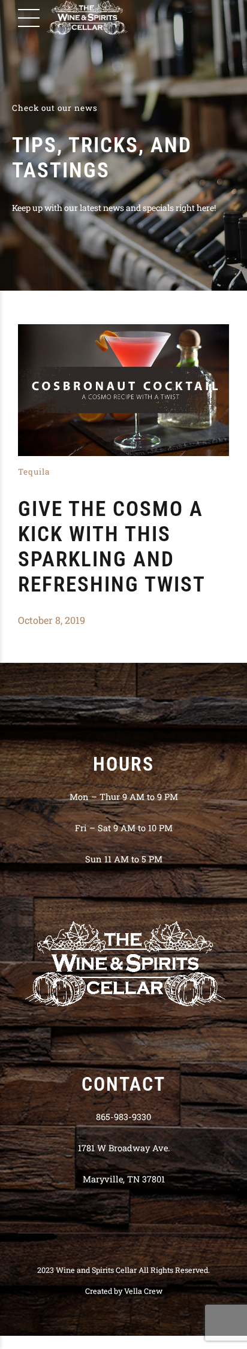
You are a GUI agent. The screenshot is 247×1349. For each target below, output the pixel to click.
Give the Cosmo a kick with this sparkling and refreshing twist (112, 547)
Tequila (34, 471)
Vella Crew (143, 1291)
